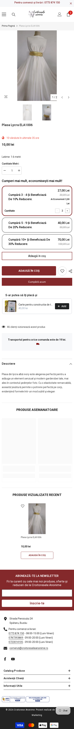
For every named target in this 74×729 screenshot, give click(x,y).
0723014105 (16, 642)
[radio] (37, 201)
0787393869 (16, 637)
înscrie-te (37, 603)
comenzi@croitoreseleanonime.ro (29, 648)
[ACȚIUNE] (69, 271)
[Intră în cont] (60, 14)
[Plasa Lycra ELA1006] (37, 518)
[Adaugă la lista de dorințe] (62, 270)
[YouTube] (13, 659)
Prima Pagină (8, 26)
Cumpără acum (37, 281)
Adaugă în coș (37, 256)
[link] (19, 469)
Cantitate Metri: (10, 163)
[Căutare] (13, 14)
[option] (37, 65)
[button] (62, 97)
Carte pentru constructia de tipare (35, 304)
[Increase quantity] (67, 211)
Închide (71, 3)
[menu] (4, 14)
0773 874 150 (52, 2)
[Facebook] (5, 659)
